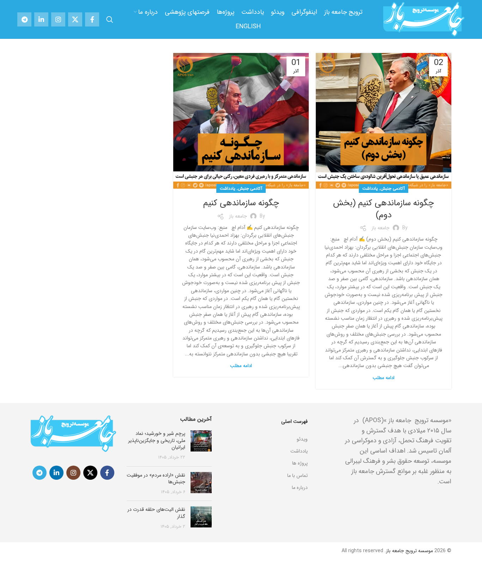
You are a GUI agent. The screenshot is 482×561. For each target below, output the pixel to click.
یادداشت (370, 188)
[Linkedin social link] (41, 19)
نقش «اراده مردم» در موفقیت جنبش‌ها (156, 478)
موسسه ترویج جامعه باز (409, 551)
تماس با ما (297, 475)
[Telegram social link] (24, 19)
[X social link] (75, 19)
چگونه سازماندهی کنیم (241, 203)
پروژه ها (300, 463)
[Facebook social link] (92, 19)
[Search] (110, 19)
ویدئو (302, 439)
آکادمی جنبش (392, 188)
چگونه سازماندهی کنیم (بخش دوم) (383, 209)
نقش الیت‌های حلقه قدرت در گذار (156, 513)
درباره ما (300, 487)
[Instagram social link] (58, 19)
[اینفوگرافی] (265, 430)
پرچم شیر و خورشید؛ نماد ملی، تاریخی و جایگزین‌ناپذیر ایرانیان (156, 440)
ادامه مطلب (383, 378)
